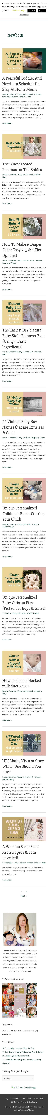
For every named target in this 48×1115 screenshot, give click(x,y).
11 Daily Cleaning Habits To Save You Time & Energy (22, 1052)
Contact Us (15, 1098)
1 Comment (6, 613)
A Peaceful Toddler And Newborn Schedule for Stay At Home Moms (22, 84)
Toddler (22, 96)
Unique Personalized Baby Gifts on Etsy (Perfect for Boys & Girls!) (23, 603)
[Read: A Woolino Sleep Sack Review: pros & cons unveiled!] (24, 829)
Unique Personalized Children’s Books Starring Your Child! (23, 513)
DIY (24, 260)
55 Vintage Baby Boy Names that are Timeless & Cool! (23, 427)
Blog (6, 1098)
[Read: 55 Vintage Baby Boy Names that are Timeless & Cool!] (24, 404)
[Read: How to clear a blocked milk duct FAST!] (24, 662)
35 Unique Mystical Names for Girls (15, 1056)
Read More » (7, 123)
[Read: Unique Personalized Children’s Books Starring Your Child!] (24, 490)
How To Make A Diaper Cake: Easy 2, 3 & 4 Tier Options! (21, 250)
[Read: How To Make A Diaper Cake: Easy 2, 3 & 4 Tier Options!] (24, 226)
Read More (24, 15)
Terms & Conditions (29, 1102)
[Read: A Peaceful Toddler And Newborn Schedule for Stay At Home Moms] (24, 60)
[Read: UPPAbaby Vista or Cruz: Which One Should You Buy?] (24, 743)
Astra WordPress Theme (24, 1110)
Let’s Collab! (26, 1098)
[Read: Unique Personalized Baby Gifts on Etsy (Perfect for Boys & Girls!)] (24, 579)
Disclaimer (15, 1102)
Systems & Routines (10, 96)
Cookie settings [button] (18, 10)
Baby (20, 94)
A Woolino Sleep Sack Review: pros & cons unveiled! (20, 852)
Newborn (37, 94)
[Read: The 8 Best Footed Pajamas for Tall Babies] (24, 146)
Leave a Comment (9, 94)
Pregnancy (6, 263)
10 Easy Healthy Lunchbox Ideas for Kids (18, 1048)
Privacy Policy (38, 1098)
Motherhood (28, 94)
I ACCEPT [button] (32, 11)
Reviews (5, 779)
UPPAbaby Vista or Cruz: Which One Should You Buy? (23, 766)
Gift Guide (30, 260)
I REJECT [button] (42, 11)
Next (24, 896)
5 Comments (7, 863)
